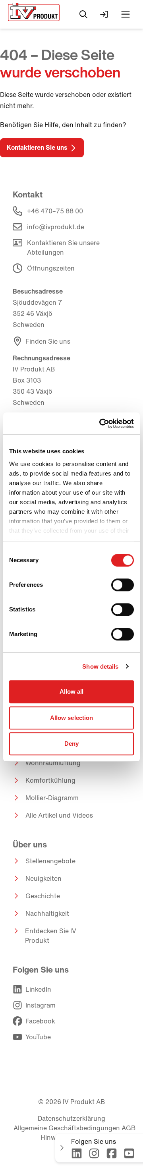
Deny (71, 743)
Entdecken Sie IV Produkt (50, 935)
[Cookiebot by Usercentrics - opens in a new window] (101, 423)
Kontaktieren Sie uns (37, 147)
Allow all (72, 691)
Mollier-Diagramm (52, 798)
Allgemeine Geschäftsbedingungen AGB (75, 1128)
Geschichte (42, 896)
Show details (100, 666)
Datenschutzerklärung (71, 1118)
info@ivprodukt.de (55, 227)
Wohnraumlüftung (53, 763)
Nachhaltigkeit (47, 913)
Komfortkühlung (50, 780)
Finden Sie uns (47, 341)
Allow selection (71, 717)
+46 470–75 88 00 (55, 211)
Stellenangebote (50, 861)
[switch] (122, 584)
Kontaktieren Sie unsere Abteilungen (63, 247)
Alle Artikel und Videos (59, 815)
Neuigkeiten (43, 878)
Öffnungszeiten (51, 268)
